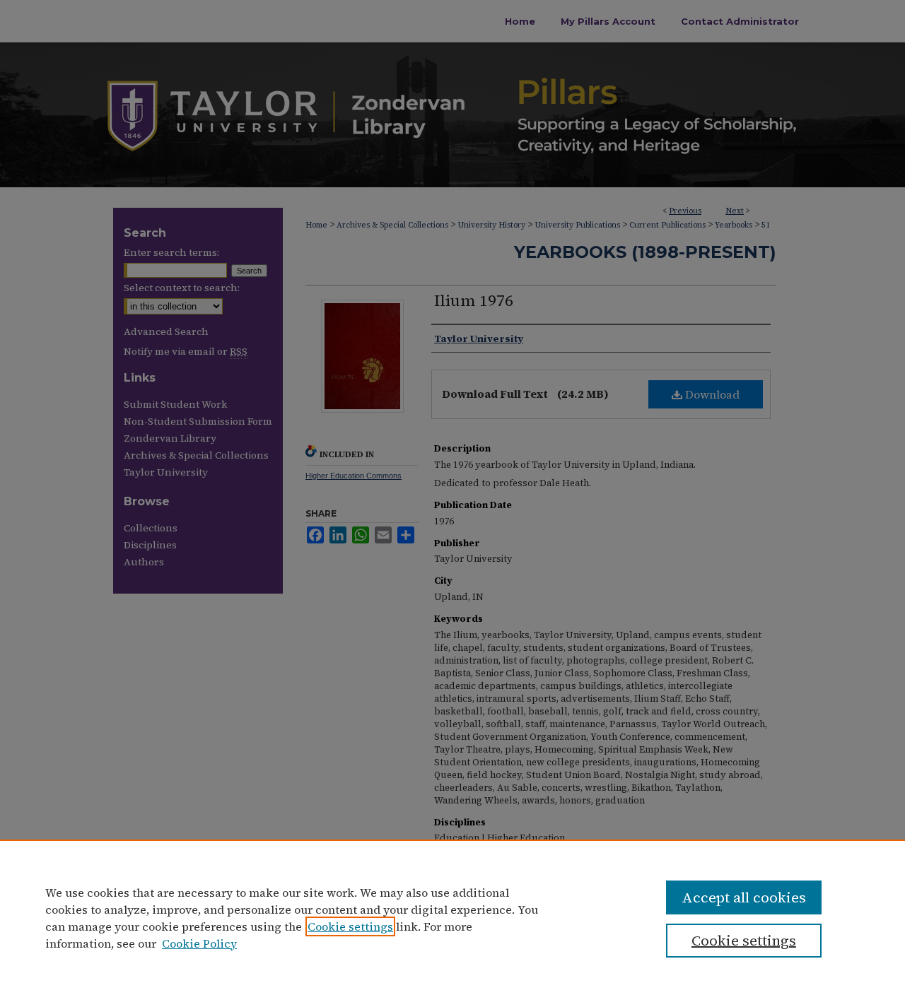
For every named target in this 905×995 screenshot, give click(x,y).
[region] (452, 917)
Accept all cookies (744, 897)
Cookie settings (350, 926)
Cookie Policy (199, 943)
